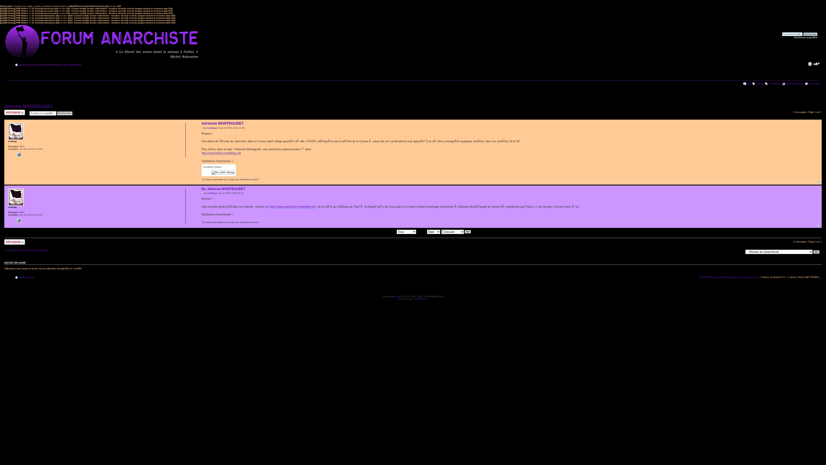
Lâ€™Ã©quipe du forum (711, 277)
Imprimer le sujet (810, 64)
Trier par (422, 231)
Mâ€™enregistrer (794, 83)
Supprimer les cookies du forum (742, 277)
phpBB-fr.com (421, 299)
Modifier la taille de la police (816, 64)
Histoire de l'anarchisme (67, 64)
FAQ (749, 83)
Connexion (814, 83)
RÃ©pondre (10, 111)
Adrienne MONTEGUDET (28, 106)
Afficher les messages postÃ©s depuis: (376, 231)
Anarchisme (45, 64)
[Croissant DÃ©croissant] (456, 231)
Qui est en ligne (15, 262)
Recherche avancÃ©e (805, 37)
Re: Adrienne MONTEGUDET (223, 189)
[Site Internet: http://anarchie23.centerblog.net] (19, 155)
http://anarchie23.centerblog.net (221, 153)
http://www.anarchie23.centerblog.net (292, 206)
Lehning (211, 128)
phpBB (398, 296)
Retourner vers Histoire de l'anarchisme (27, 250)
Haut (818, 182)
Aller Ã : (740, 251)
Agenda (760, 83)
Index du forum (27, 64)
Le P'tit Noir (775, 83)
